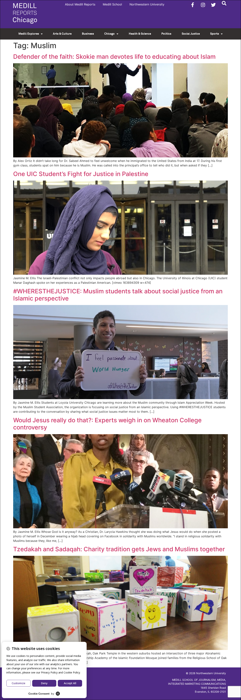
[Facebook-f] (192, 4)
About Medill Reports (80, 4)
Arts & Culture (62, 33)
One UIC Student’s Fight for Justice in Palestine (80, 174)
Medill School (112, 4)
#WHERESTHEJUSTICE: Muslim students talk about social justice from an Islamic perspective (118, 294)
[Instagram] (203, 4)
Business (88, 33)
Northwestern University (147, 4)
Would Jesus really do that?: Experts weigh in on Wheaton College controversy (107, 423)
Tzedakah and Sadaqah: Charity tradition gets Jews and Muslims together (119, 549)
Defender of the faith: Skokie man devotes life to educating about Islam (114, 56)
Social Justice (191, 33)
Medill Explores (28, 33)
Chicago (109, 33)
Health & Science (140, 33)
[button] (224, 3)
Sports (214, 33)
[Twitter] (213, 4)
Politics (166, 33)
